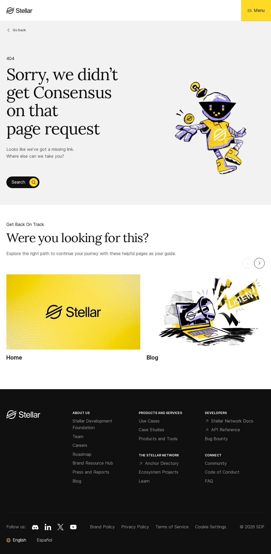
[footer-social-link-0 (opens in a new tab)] (35, 527)
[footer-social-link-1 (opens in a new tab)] (48, 527)
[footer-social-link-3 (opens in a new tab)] (73, 527)
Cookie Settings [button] (210, 526)
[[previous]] (247, 263)
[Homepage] (23, 415)
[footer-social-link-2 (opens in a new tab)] (60, 527)
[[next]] (259, 263)
